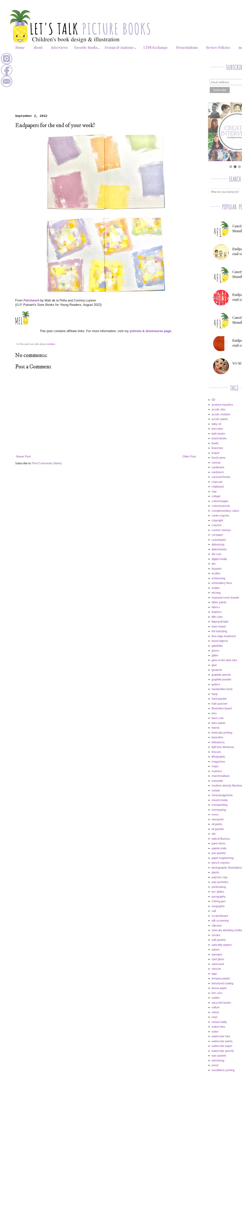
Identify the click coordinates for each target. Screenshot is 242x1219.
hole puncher (219, 703)
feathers (217, 611)
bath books (218, 433)
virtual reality (219, 1021)
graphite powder (221, 679)
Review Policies (218, 47)
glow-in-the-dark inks (224, 660)
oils (214, 833)
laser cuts (218, 718)
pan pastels (219, 853)
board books (219, 438)
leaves (216, 727)
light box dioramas (223, 746)
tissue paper (219, 988)
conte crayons (220, 515)
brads (215, 443)
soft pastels (219, 939)
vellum (216, 1007)
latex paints (219, 722)
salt (214, 910)
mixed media (219, 800)
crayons (217, 525)
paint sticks (219, 843)
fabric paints (219, 602)
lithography (218, 756)
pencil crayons (221, 862)
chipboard (218, 486)
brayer (216, 452)
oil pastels (218, 829)
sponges (217, 954)
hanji (214, 694)
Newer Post (23, 456)
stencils (216, 968)
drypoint (216, 568)
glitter (215, 655)
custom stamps (221, 530)
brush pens (218, 457)
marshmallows (221, 775)
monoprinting (219, 804)
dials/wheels (219, 549)
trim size (217, 993)
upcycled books (221, 1002)
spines (216, 949)
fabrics (216, 607)
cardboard (218, 467)
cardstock (218, 472)
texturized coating (222, 983)
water (215, 1031)
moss (215, 814)
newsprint (217, 819)
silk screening (220, 920)
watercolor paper (222, 1045)
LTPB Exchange (155, 47)
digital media (219, 559)
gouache (217, 669)
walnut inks (218, 1026)
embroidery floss (222, 583)
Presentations (187, 47)
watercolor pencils (223, 1050)
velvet (215, 1012)
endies (51, 344)
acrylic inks (219, 409)
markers (217, 771)
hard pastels (219, 698)
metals (216, 790)
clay (214, 491)
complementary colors (225, 510)
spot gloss (218, 959)
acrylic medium (221, 414)
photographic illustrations (227, 867)
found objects (220, 640)
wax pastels (219, 1055)
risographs (218, 906)
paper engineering (222, 858)
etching (216, 592)
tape (214, 973)
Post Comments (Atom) (47, 463)
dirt (213, 563)
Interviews (59, 47)
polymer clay (219, 877)
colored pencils (221, 505)
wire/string (218, 1060)
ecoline (216, 573)
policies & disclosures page (150, 331)
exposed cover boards (225, 597)
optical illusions (221, 838)
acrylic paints (220, 419)
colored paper (220, 501)
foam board (219, 626)
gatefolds (217, 645)
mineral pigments (222, 795)
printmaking (219, 886)
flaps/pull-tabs (220, 621)
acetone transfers (222, 404)
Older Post (189, 456)
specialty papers (222, 944)
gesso (215, 650)
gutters (216, 684)
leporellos (217, 737)
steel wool (218, 964)
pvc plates (218, 891)
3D (213, 399)
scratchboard (220, 915)
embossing (218, 578)
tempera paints (221, 978)
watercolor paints (222, 1041)
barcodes (217, 428)
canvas (216, 462)
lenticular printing (222, 732)
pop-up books (220, 882)
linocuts (216, 751)
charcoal (217, 481)
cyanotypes (219, 539)
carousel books (221, 476)
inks (214, 713)
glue (214, 665)
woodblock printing (223, 1070)
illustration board (222, 708)
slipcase (217, 925)
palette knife (219, 848)
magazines (218, 761)
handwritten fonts (222, 689)
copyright (217, 520)
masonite (217, 780)
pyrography (219, 896)
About (38, 47)
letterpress (218, 742)
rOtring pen (218, 901)
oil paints (217, 824)
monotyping (219, 809)
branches (217, 448)
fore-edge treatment (224, 636)
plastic (216, 872)
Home (20, 47)
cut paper (217, 534)
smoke (216, 935)
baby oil (216, 423)
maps (215, 766)
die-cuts (216, 554)
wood (215, 1065)
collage (216, 496)
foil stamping (219, 631)
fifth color (217, 616)
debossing (218, 544)
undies (216, 997)
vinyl (214, 1017)
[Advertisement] (106, 85)
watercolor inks (221, 1036)
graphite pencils (221, 674)
